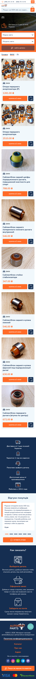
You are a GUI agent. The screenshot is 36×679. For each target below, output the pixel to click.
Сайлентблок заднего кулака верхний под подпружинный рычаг (17, 367)
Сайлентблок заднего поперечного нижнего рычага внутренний (17, 229)
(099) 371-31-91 (9, 1)
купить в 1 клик (15, 98)
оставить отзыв (20, 540)
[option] (18, 70)
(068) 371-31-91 (21, 1)
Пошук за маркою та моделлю (19, 668)
